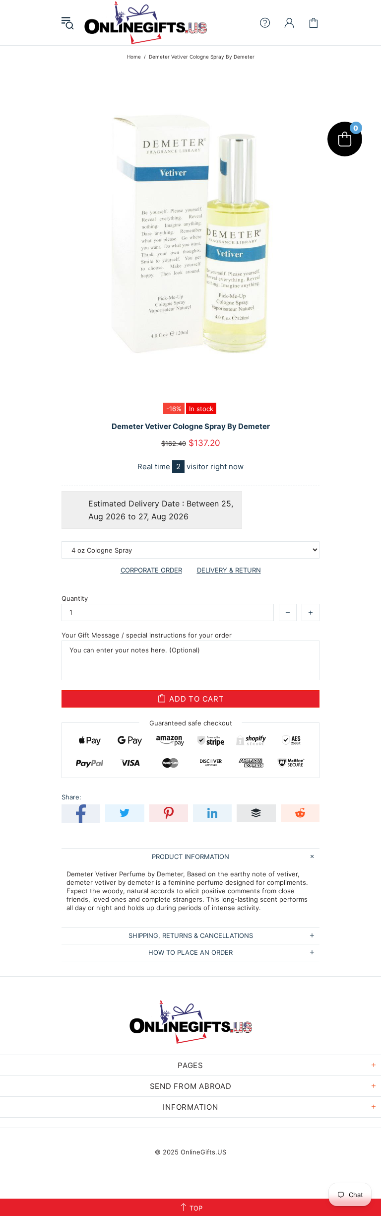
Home (134, 57)
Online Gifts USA (145, 22)
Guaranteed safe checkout (190, 723)
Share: (71, 797)
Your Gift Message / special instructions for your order (147, 635)
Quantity (75, 598)
